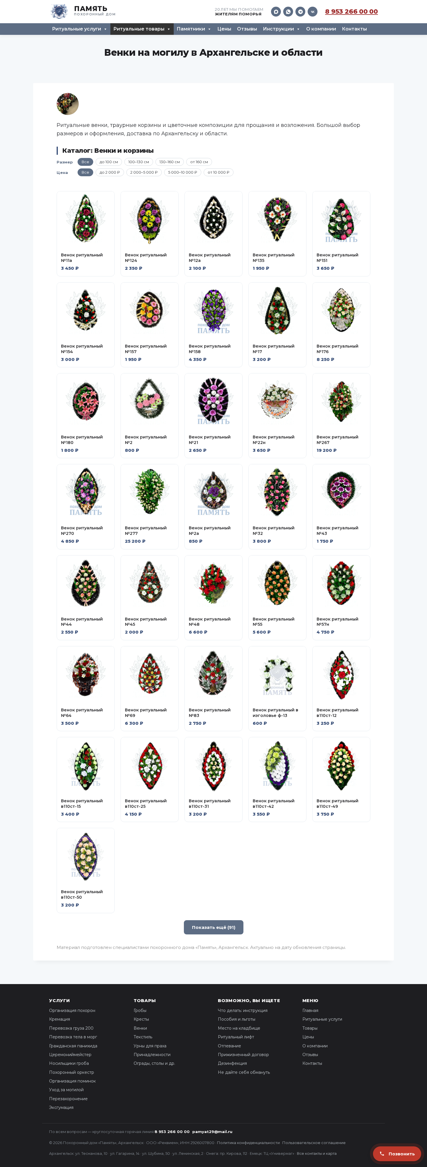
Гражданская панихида (73, 1046)
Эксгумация (61, 1107)
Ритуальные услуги (76, 29)
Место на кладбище (239, 1028)
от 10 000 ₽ (218, 172)
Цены (224, 29)
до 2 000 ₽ (110, 172)
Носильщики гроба (69, 1063)
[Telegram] (300, 12)
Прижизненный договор (243, 1054)
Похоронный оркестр (71, 1072)
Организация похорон (72, 1010)
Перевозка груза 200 (71, 1028)
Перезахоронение (68, 1098)
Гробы (140, 1010)
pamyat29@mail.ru (212, 1131)
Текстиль (143, 1037)
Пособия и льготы (236, 1019)
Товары (309, 1028)
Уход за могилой (66, 1089)
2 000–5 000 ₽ (144, 172)
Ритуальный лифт (236, 1037)
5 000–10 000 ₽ (182, 172)
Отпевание (229, 1046)
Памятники (191, 29)
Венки (140, 1028)
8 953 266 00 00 (351, 11)
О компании (321, 29)
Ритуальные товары (138, 29)
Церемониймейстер (70, 1054)
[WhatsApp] (288, 12)
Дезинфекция (232, 1063)
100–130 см (138, 161)
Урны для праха (150, 1046)
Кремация (59, 1019)
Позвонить (402, 1154)
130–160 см (169, 161)
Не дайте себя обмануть (244, 1072)
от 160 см (199, 161)
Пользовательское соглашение (314, 1142)
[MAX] (276, 12)
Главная (310, 1010)
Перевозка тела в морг (73, 1037)
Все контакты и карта (317, 1153)
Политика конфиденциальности (248, 1142)
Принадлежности (152, 1054)
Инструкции (278, 29)
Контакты (354, 29)
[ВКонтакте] (312, 12)
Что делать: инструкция (243, 1010)
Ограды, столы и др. (154, 1063)
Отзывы (247, 29)
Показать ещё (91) (213, 927)
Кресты (141, 1019)
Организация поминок (72, 1081)
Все (85, 161)
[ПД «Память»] (82, 11)
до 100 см (109, 161)
